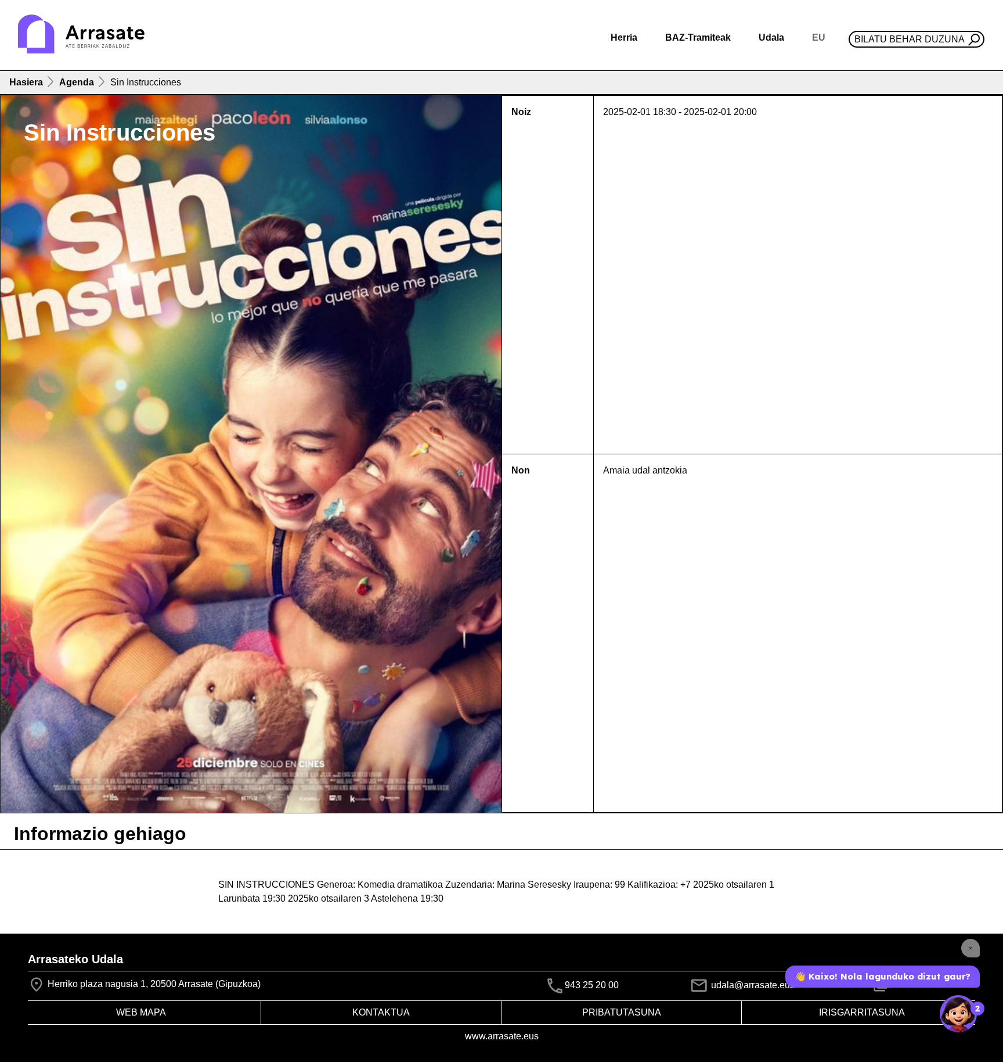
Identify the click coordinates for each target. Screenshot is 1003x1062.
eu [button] (818, 37)
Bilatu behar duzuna (909, 39)
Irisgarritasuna (862, 1012)
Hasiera (26, 82)
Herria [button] (624, 37)
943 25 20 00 (592, 985)
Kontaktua (381, 1012)
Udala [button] (771, 37)
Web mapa (141, 1012)
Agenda (76, 82)
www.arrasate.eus (502, 1036)
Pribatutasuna (621, 1012)
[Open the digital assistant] (958, 1013)
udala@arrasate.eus (752, 985)
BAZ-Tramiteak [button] (698, 37)
